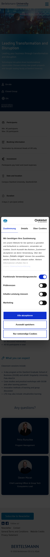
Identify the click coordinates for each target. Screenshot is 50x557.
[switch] (43, 285)
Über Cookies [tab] (40, 228)
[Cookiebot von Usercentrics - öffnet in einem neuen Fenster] (35, 221)
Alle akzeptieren (25, 315)
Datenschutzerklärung (20, 266)
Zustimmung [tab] (9, 228)
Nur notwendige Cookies (25, 334)
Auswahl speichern (25, 324)
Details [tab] (24, 228)
